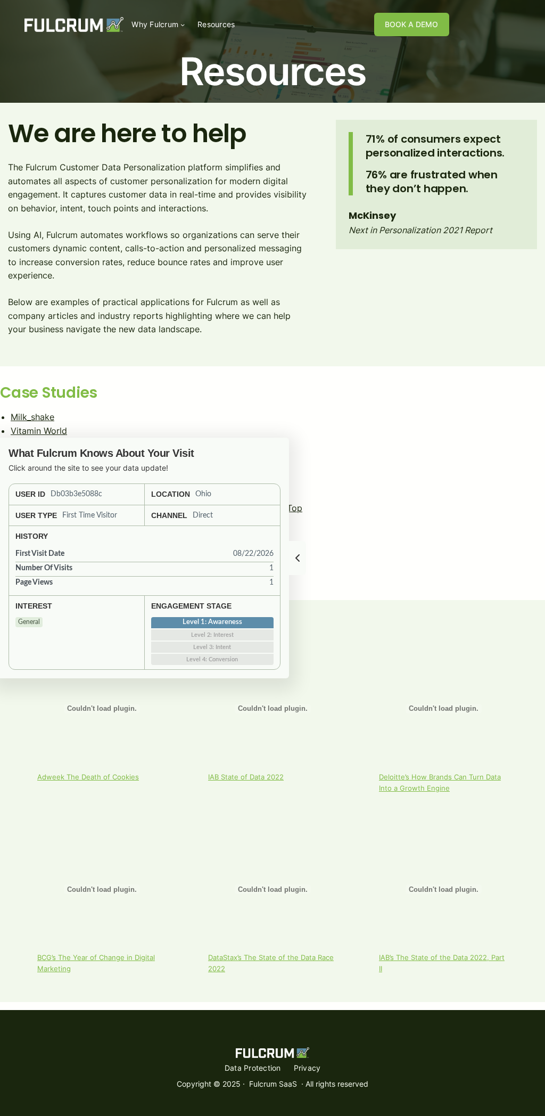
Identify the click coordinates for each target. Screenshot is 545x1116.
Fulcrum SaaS (273, 1083)
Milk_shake (32, 417)
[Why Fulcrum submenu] (182, 24)
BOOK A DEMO (411, 24)
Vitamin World (39, 430)
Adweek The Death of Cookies (88, 777)
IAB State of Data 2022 (246, 777)
